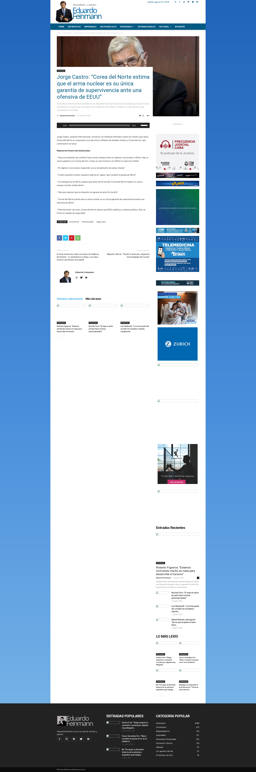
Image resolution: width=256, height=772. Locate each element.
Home (61, 26)
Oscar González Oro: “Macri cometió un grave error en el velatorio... (189, 659)
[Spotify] (188, 2)
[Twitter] (193, 2)
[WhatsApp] (78, 238)
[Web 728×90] (177, 230)
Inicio (59, 33)
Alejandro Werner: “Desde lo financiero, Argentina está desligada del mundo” (128, 255)
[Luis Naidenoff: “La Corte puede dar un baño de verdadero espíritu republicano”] (135, 314)
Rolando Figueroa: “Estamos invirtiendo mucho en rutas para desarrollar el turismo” (69, 329)
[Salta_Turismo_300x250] (178, 416)
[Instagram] (184, 2)
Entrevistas (74, 26)
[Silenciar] (138, 125)
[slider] (144, 125)
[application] (103, 125)
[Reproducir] (60, 125)
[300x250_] (178, 506)
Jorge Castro (101, 222)
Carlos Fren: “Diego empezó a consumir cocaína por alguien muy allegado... (135, 725)
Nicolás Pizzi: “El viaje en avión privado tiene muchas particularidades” (101, 329)
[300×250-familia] (178, 308)
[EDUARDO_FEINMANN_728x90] (177, 175)
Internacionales (146, 26)
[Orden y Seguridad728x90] (177, 283)
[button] (176, 2)
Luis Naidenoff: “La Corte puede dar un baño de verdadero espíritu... (185, 609)
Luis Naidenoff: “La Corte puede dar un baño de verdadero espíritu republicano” (135, 329)
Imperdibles (90, 26)
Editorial (164, 26)
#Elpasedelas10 (108, 26)
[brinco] (177, 183)
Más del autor (93, 298)
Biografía (180, 26)
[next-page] (62, 337)
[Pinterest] (71, 238)
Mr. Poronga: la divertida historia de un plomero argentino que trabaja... (165, 687)
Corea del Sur (74, 222)
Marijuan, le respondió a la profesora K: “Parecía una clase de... (188, 687)
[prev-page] (58, 337)
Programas (126, 26)
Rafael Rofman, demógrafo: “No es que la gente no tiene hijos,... (183, 622)
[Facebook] (180, 2)
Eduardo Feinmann (67, 116)
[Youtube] (197, 2)
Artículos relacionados (70, 298)
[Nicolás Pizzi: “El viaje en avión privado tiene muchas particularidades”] (103, 314)
